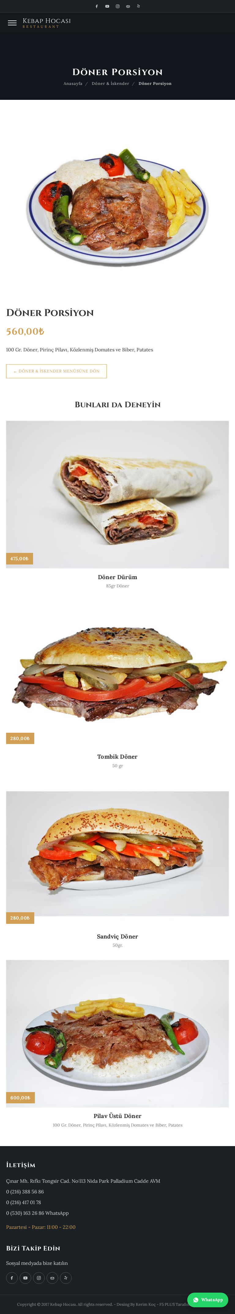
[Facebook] (96, 6)
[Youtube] (107, 6)
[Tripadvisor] (127, 6)
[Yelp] (138, 6)
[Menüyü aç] (12, 23)
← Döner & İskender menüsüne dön (56, 371)
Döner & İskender (110, 83)
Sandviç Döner (117, 936)
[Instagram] (117, 6)
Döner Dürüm (117, 577)
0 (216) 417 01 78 (23, 1202)
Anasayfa (73, 83)
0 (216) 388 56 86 (25, 1192)
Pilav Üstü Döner (118, 1116)
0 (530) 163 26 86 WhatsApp (37, 1213)
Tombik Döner (117, 756)
